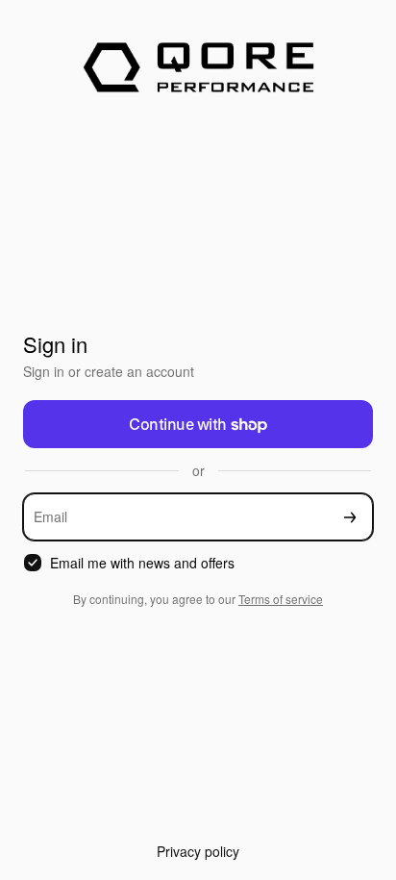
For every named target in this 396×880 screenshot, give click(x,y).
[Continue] (350, 517)
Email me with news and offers (142, 563)
